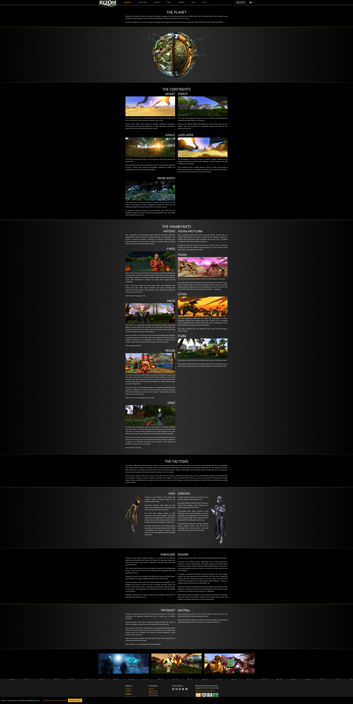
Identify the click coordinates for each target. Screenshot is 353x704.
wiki (169, 2)
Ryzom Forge (153, 691)
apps (193, 2)
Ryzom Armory (153, 695)
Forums (127, 689)
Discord (151, 689)
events (157, 2)
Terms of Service (210, 691)
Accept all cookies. (75, 700)
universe (127, 2)
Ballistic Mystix (153, 693)
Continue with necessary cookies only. (55, 700)
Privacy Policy (199, 691)
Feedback (128, 691)
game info (142, 2)
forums (181, 2)
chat (205, 2)
